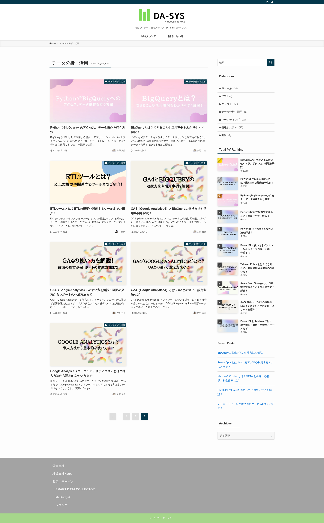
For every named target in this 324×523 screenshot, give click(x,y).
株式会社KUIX (62, 473)
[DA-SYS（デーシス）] (162, 16)
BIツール (229, 88)
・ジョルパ (60, 505)
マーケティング (233, 119)
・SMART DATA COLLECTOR (73, 489)
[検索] (272, 2)
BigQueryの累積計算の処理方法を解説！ (241, 352)
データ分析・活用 (234, 111)
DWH (226, 96)
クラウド (229, 104)
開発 (226, 135)
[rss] (267, 2)
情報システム (232, 127)
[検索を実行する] (270, 62)
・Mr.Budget (61, 497)
